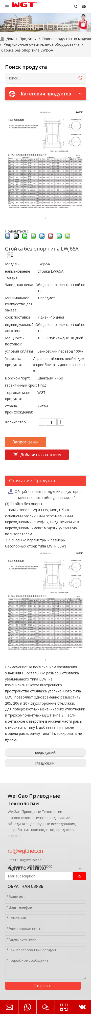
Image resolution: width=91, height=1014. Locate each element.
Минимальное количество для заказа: (18, 303)
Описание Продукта (32, 480)
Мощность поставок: (14, 341)
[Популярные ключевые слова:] (81, 78)
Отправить (43, 985)
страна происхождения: (19, 409)
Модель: (12, 263)
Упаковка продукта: (13, 361)
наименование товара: (17, 274)
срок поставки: (18, 317)
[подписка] (79, 876)
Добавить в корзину (40, 454)
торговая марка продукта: (19, 395)
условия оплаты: (19, 351)
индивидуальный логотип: (19, 327)
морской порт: (17, 378)
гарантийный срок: (21, 385)
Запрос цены (25, 442)
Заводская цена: (19, 284)
